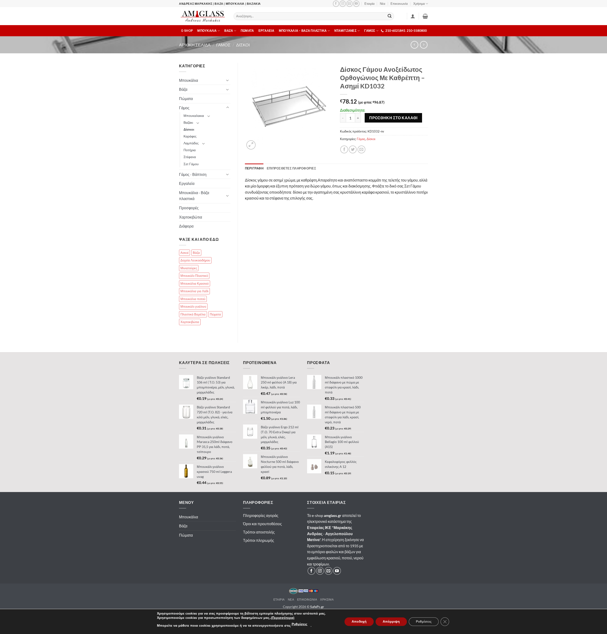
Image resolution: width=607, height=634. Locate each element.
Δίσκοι (371, 139)
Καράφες (190, 136)
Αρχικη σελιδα (195, 44)
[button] (425, 16)
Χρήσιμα (419, 3)
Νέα (382, 3)
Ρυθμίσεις (299, 624)
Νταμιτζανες (345, 30)
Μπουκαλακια (194, 116)
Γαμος (223, 44)
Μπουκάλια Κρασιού (194, 283)
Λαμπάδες (191, 143)
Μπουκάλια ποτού (192, 299)
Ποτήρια (190, 150)
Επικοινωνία (399, 3)
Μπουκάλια (188, 80)
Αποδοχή (359, 621)
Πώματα (186, 98)
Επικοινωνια (307, 599)
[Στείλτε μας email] (349, 3)
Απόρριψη (391, 621)
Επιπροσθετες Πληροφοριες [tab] (291, 168)
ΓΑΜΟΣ (369, 30)
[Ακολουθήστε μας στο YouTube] (356, 3)
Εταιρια (279, 599)
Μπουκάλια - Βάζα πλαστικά (194, 195)
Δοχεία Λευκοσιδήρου (195, 260)
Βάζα (183, 89)
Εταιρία (369, 3)
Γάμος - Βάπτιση (193, 174)
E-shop (187, 30)
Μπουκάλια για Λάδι (194, 291)
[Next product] (414, 44)
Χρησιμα (327, 599)
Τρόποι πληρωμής (258, 540)
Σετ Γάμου (191, 164)
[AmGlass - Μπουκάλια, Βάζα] (202, 16)
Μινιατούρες (188, 268)
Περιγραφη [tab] (254, 168)
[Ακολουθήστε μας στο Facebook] (336, 3)
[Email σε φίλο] (361, 149)
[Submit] (390, 16)
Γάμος (361, 139)
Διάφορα (186, 226)
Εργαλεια (266, 30)
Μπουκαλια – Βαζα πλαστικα (302, 30)
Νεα (291, 599)
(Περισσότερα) (282, 618)
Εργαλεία (186, 183)
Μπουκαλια (206, 30)
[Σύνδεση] (412, 16)
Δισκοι (243, 44)
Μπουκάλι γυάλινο (193, 306)
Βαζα (228, 30)
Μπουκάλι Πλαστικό (194, 276)
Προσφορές (189, 207)
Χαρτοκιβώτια (190, 217)
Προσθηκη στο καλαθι (393, 118)
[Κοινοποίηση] (344, 149)
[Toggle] (227, 80)
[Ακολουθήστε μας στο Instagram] (343, 3)
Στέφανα (190, 157)
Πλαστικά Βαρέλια (193, 314)
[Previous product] (423, 44)
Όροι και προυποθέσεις (262, 523)
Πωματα (247, 30)
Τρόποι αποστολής (259, 532)
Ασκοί (184, 253)
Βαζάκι (188, 122)
